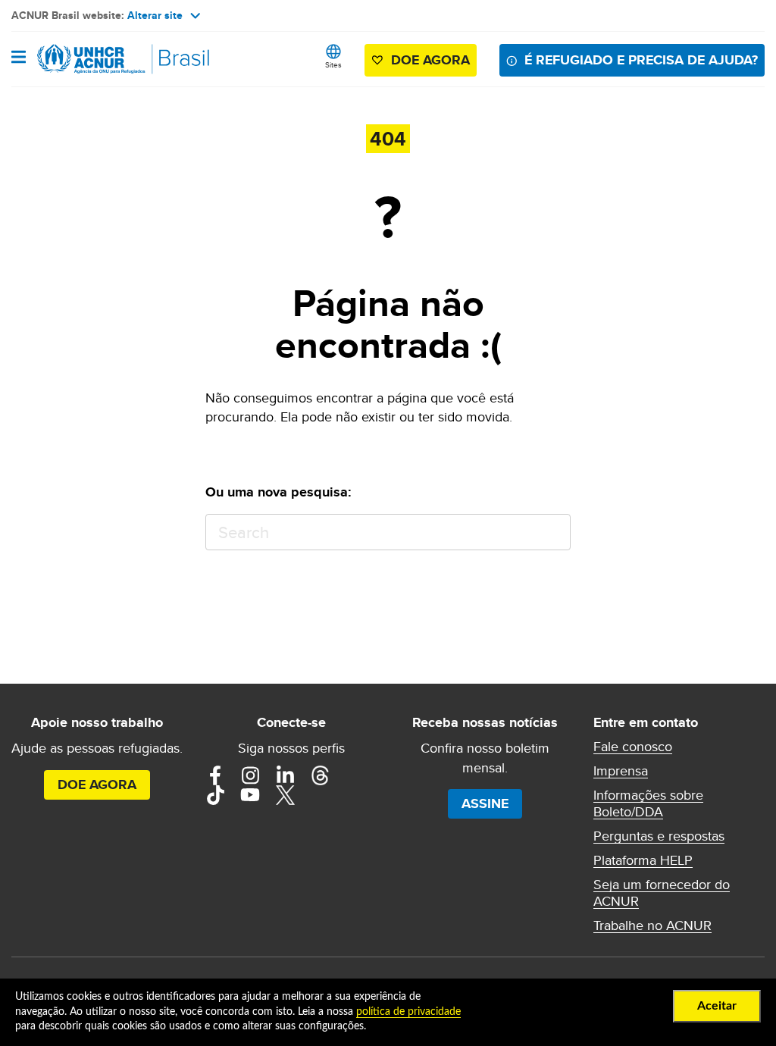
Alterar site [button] (155, 15)
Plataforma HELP (643, 860)
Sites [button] (333, 64)
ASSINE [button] (485, 803)
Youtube (250, 795)
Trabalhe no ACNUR (652, 925)
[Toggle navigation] (18, 58)
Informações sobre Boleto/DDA (648, 803)
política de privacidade (408, 1012)
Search (552, 532)
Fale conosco (632, 746)
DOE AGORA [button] (430, 60)
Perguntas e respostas (658, 836)
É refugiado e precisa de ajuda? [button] (641, 60)
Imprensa (620, 771)
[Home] (88, 59)
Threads (320, 775)
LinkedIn (285, 775)
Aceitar (717, 1006)
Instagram (250, 775)
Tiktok (215, 795)
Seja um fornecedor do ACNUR (661, 893)
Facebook (215, 775)
